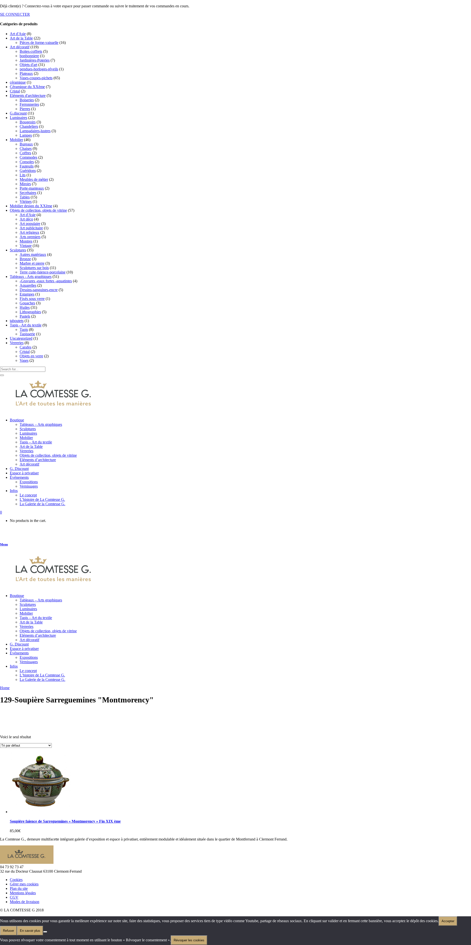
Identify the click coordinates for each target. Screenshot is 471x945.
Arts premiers (30, 237)
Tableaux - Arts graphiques (31, 276)
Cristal (15, 91)
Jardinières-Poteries (35, 60)
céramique (18, 82)
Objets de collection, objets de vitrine (38, 210)
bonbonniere (29, 56)
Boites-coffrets (31, 51)
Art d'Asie (18, 34)
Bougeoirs (28, 122)
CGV (14, 897)
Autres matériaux (33, 254)
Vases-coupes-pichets (36, 78)
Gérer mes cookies (24, 884)
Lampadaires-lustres (35, 131)
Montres (26, 241)
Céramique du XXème (27, 87)
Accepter (448, 921)
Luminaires (18, 118)
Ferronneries (29, 104)
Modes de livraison (24, 902)
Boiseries (27, 100)
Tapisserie (27, 334)
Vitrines (26, 201)
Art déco (26, 219)
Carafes (25, 347)
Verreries (17, 343)
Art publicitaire (31, 228)
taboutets (17, 321)
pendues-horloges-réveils (39, 69)
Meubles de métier (34, 179)
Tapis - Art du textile (25, 325)
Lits (23, 175)
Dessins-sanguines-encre (39, 290)
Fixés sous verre (32, 299)
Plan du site (19, 888)
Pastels (25, 316)
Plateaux (26, 73)
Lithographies (30, 312)
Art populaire (30, 223)
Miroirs (25, 184)
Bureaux (26, 144)
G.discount (18, 113)
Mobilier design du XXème (31, 206)
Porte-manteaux (32, 188)
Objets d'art (28, 65)
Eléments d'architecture (28, 95)
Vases (24, 360)
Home (5, 688)
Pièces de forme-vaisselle (39, 42)
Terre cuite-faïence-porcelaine (42, 272)
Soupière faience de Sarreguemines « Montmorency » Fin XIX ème (65, 821)
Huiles (25, 307)
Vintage (26, 246)
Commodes (28, 157)
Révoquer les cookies (189, 940)
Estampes (27, 294)
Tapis (24, 329)
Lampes (26, 135)
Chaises (26, 148)
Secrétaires (28, 193)
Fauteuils (27, 166)
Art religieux (29, 232)
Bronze (25, 259)
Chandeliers (29, 126)
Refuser (8, 930)
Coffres (25, 153)
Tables (25, 197)
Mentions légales (23, 893)
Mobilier (16, 140)
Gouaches (27, 303)
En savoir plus (30, 930)
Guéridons (28, 170)
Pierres (25, 109)
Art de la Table (21, 38)
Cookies (16, 880)
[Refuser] (45, 931)
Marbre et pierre (32, 263)
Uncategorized (21, 338)
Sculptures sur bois (34, 268)
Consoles (27, 162)
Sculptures (18, 250)
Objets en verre (31, 356)
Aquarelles (28, 285)
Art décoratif (19, 47)
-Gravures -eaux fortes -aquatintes (46, 281)
